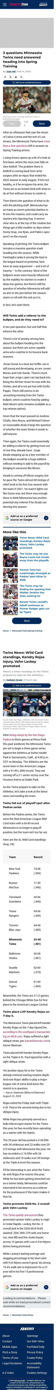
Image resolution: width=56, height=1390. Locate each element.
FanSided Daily (36, 1346)
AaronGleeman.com (36, 1040)
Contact (7, 1341)
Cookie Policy (35, 1357)
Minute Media (19, 1381)
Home (6, 631)
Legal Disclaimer (12, 1363)
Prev (12, 123)
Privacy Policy (35, 1352)
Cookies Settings (37, 1372)
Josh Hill (11, 71)
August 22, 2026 (12, 1096)
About (6, 1335)
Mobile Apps (9, 1346)
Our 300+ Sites (35, 1341)
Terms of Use (10, 1357)
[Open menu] (5, 4)
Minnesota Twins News (22, 1315)
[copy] (21, 77)
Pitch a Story (9, 1352)
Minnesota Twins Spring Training (27, 631)
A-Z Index (8, 1372)
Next (42, 123)
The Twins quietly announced (20, 1215)
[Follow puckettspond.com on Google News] (46, 518)
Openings (32, 1335)
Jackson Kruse (14, 680)
